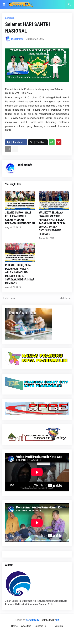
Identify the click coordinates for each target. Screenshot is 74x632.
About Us (26, 626)
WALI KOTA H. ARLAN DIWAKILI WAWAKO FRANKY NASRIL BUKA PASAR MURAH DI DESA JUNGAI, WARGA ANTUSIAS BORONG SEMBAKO (52, 223)
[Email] (8, 149)
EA (57, 620)
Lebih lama (65, 298)
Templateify (32, 620)
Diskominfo (25, 165)
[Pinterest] (58, 142)
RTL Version (56, 626)
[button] (4, 4)
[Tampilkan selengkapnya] (15, 149)
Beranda (9, 18)
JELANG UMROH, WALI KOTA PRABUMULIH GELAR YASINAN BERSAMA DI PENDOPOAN (20, 218)
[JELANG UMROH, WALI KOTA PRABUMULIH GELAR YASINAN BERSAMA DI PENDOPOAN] (20, 200)
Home (14, 626)
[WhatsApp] (52, 142)
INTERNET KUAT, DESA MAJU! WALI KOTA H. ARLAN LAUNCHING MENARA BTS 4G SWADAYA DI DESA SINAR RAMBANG (19, 274)
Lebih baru (9, 298)
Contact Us (40, 626)
